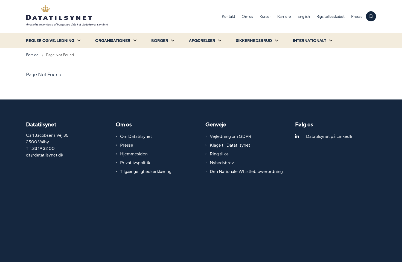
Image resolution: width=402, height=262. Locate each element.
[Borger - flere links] (172, 40)
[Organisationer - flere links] (134, 40)
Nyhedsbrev (222, 163)
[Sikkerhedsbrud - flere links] (276, 40)
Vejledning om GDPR (230, 136)
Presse (126, 145)
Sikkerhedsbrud (254, 40)
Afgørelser (202, 40)
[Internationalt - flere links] (330, 40)
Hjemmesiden (134, 154)
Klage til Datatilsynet (230, 145)
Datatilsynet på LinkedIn (330, 136)
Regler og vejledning (50, 40)
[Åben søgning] (371, 16)
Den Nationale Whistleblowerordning (246, 172)
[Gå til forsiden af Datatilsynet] (122, 16)
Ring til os (219, 154)
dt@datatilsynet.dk (44, 155)
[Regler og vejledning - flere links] (78, 40)
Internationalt (309, 40)
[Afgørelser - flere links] (219, 40)
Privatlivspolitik (135, 163)
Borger (159, 40)
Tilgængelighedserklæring (145, 172)
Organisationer (112, 40)
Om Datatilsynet (136, 136)
